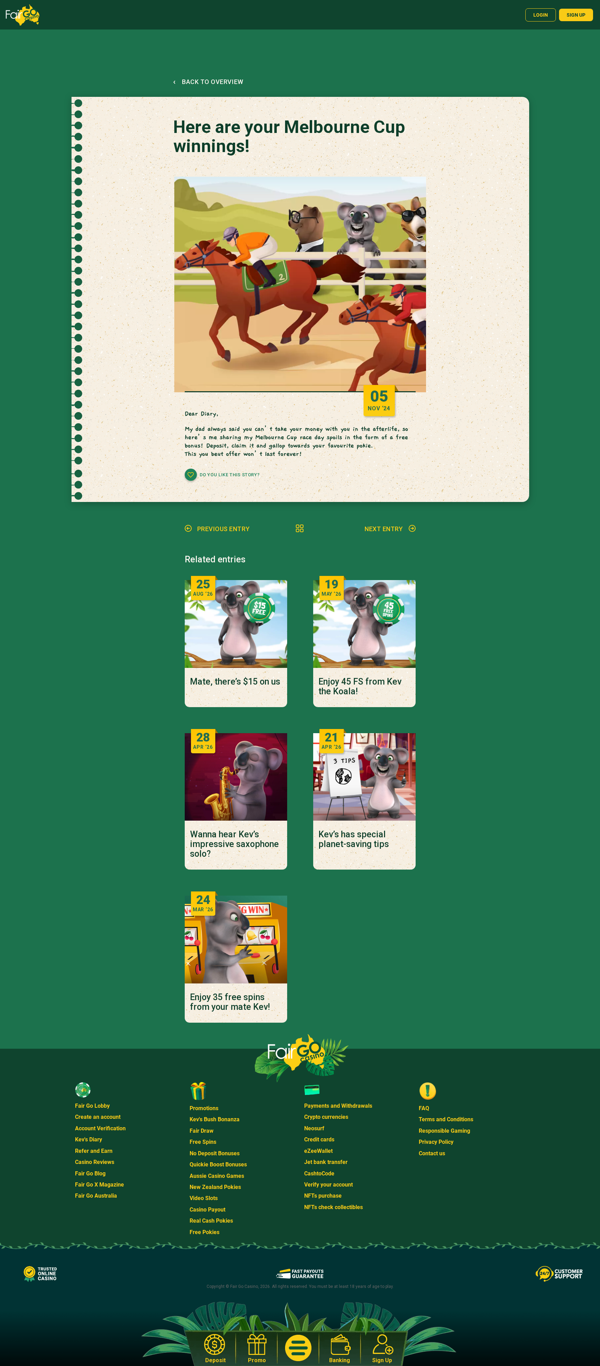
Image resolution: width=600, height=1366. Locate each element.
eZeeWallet (318, 1151)
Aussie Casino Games (217, 1176)
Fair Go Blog (90, 1173)
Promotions (204, 1108)
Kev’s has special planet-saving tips (353, 839)
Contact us (432, 1153)
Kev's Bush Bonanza (215, 1119)
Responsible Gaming (444, 1131)
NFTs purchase (323, 1195)
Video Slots (204, 1198)
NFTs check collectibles (333, 1207)
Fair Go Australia (96, 1195)
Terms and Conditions (446, 1119)
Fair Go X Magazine (99, 1184)
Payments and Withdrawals (338, 1106)
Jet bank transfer (326, 1162)
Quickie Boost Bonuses (218, 1164)
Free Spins (203, 1142)
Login (540, 15)
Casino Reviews (94, 1162)
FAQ (424, 1108)
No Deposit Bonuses (215, 1153)
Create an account (97, 1117)
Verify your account (328, 1184)
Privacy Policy (436, 1142)
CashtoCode (319, 1173)
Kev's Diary (88, 1139)
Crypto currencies (326, 1117)
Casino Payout (207, 1209)
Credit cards (319, 1139)
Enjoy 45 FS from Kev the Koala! (359, 686)
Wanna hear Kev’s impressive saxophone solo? (234, 844)
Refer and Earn (93, 1151)
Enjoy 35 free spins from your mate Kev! (230, 1002)
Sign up (576, 15)
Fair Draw (202, 1131)
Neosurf (314, 1128)
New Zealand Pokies (215, 1187)
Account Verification (100, 1128)
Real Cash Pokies (211, 1220)
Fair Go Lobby (92, 1106)
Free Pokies (204, 1232)
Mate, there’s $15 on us (235, 682)
